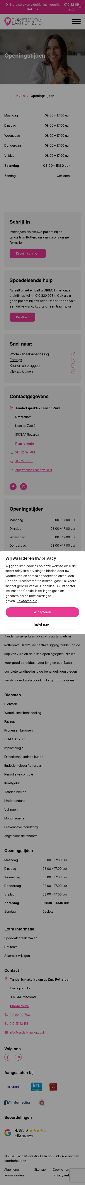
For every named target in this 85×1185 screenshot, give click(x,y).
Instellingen (42, 624)
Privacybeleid (27, 601)
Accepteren (42, 612)
